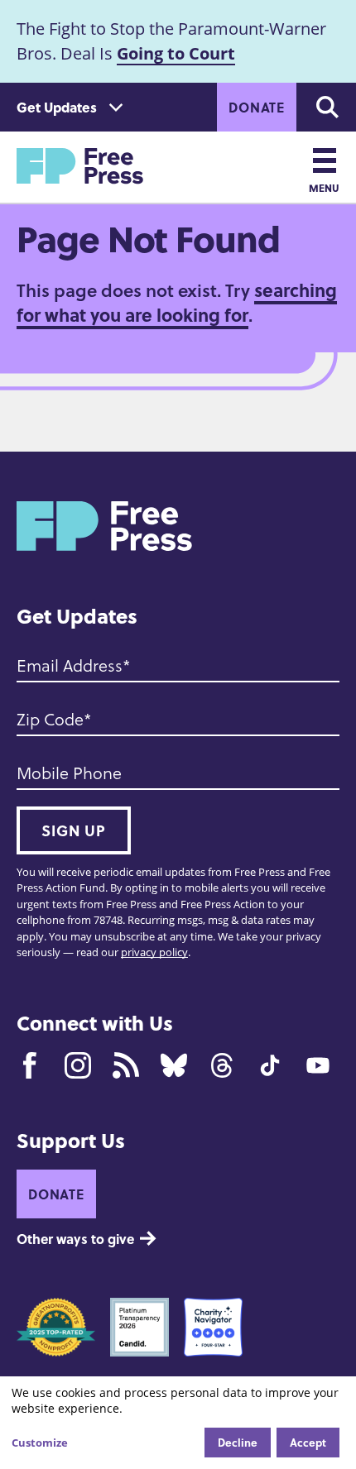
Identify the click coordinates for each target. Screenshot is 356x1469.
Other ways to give (75, 1238)
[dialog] (178, 1422)
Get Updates (57, 107)
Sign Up (73, 830)
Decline (237, 1442)
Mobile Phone (69, 772)
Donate (257, 107)
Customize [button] (40, 1442)
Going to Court (176, 53)
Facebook (30, 1065)
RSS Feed (126, 1065)
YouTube (318, 1065)
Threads (222, 1065)
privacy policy (154, 952)
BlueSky (174, 1065)
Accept (308, 1442)
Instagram (78, 1065)
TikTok (270, 1065)
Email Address (70, 665)
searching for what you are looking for (177, 302)
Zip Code (50, 718)
